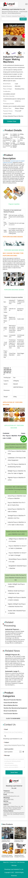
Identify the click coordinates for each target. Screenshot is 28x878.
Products (8, 16)
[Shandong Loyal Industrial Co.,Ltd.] (9, 3)
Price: (5, 101)
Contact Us (13, 862)
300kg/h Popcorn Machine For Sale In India (13, 655)
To (5, 736)
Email (6, 729)
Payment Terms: (8, 111)
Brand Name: (7, 83)
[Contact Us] (23, 439)
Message (7, 755)
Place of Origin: (7, 89)
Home (3, 16)
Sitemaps (14, 865)
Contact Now (11, 121)
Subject (6, 742)
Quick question (8, 749)
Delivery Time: (7, 108)
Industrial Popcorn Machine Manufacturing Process (13, 629)
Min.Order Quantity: (9, 96)
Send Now (14, 772)
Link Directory (21, 862)
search (23, 19)
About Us (5, 862)
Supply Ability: (7, 113)
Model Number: (7, 86)
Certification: (7, 91)
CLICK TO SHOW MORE (13, 718)
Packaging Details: (8, 103)
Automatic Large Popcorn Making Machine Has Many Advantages (13, 671)
